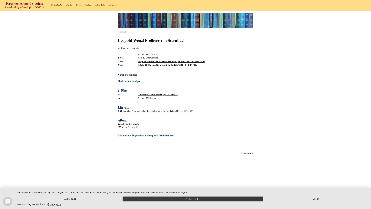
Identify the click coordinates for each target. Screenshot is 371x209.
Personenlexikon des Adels (24, 3)
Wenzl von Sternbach (128, 124)
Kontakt (88, 4)
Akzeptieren (193, 199)
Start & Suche (56, 4)
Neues (78, 4)
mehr (315, 199)
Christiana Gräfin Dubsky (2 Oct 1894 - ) (158, 94)
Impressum (113, 4)
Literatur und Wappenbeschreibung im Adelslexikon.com (146, 135)
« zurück (122, 31)
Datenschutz (100, 4)
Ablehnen (70, 199)
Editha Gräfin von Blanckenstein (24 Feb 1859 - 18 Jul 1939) (167, 65)
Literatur (69, 4)
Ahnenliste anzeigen (127, 74)
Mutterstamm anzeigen (129, 81)
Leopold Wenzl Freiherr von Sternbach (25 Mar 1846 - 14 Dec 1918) (171, 61)
